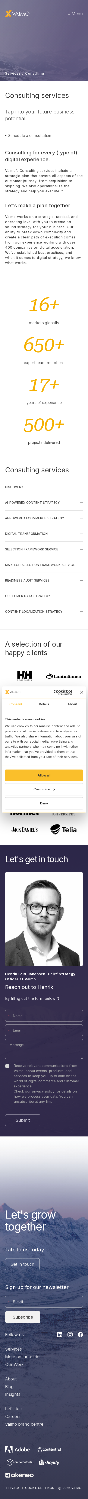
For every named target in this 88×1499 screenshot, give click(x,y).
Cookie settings (39, 1488)
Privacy (13, 1488)
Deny (44, 803)
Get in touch (22, 1264)
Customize (42, 789)
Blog (9, 1386)
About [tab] (72, 704)
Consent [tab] (15, 704)
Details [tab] (44, 704)
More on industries (23, 1356)
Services (13, 73)
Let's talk (14, 1408)
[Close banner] (81, 692)
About (11, 1378)
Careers (13, 1416)
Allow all (44, 775)
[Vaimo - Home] (17, 13)
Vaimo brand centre (24, 1424)
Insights (12, 1394)
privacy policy (43, 1091)
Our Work (14, 1364)
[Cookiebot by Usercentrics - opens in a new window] (54, 692)
